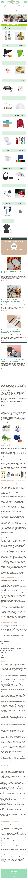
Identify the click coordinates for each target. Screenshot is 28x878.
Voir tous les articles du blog (14, 373)
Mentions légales (14, 873)
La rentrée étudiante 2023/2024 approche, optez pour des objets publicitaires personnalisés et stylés (12, 301)
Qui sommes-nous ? (14, 869)
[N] (13, 21)
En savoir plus (4, 280)
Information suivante (25, 19)
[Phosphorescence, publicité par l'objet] (14, 3)
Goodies (14, 10)
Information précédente (3, 19)
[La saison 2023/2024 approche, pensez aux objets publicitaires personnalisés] (14, 351)
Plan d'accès (14, 871)
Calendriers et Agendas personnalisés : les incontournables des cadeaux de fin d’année (13, 272)
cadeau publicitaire (16, 394)
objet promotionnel (6, 397)
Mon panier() (22, 6)
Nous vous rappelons (8, 6)
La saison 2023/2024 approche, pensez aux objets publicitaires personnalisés (12, 360)
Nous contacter (12, 875)
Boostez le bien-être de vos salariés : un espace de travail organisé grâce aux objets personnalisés (13, 331)
